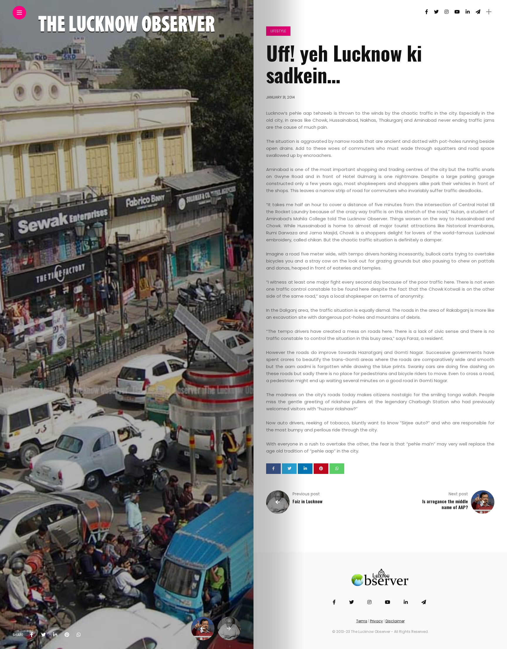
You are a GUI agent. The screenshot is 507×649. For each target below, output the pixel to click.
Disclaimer (395, 621)
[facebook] (31, 635)
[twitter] (43, 635)
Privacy (376, 621)
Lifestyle (278, 30)
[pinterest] (67, 635)
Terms (361, 621)
